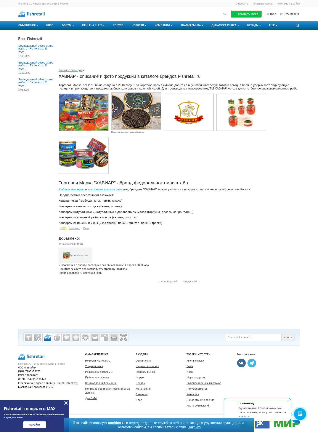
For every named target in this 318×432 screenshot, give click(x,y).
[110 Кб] (84, 130)
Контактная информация (101, 383)
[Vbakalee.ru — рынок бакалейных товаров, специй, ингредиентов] (114, 337)
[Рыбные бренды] (47, 337)
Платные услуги (263, 3)
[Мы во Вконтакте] (241, 363)
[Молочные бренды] (95, 337)
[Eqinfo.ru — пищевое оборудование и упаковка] (37, 337)
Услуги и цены (94, 366)
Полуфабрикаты (196, 388)
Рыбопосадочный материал (203, 383)
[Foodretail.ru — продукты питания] (56, 337)
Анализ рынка (190, 25)
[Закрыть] (66, 403)
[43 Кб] (136, 128)
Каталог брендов (70, 70)
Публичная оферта (97, 377)
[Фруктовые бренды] (85, 337)
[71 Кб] (241, 130)
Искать (288, 337)
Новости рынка (145, 371)
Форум (66, 25)
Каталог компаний (147, 366)
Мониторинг (143, 388)
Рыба (189, 366)
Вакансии (142, 394)
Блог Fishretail (30, 39)
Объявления (26, 25)
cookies (114, 423)
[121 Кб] (189, 130)
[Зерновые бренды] (66, 337)
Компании (162, 25)
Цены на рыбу (92, 25)
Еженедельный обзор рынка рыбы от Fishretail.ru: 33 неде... (35, 48)
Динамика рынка (224, 25)
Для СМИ (91, 398)
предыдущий (169, 281)
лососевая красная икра (105, 189)
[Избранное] (224, 14)
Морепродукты (195, 377)
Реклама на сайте (289, 3)
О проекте (242, 3)
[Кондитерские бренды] (75, 337)
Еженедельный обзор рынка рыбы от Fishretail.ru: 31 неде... (35, 82)
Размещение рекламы (98, 371)
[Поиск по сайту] (297, 25)
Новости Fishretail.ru (97, 360)
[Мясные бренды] (28, 337)
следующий (190, 281)
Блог (49, 25)
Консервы (74, 228)
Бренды (252, 25)
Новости (138, 25)
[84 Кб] (84, 173)
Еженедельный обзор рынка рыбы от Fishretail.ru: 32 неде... (35, 65)
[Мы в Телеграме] (251, 363)
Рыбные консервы (71, 189)
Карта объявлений (198, 405)
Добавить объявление (200, 400)
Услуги (118, 25)
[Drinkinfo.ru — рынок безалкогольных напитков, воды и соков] (104, 337)
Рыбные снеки (195, 360)
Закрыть (194, 427)
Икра (86, 228)
